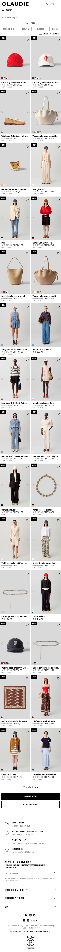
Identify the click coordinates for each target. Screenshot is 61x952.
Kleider (40, 29)
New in (25, 29)
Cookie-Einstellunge (47, 926)
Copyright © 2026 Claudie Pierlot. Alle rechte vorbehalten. (30, 931)
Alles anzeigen (30, 804)
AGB (8, 926)
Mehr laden (30, 796)
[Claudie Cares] (30, 943)
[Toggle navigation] (57, 4)
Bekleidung (9, 29)
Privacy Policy (17, 926)
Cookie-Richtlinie (31, 926)
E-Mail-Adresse (11, 873)
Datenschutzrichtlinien (31, 928)
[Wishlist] (27, 40)
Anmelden (55, 873)
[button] (47, 4)
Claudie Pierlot (8, 18)
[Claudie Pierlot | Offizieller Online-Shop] (15, 4)
